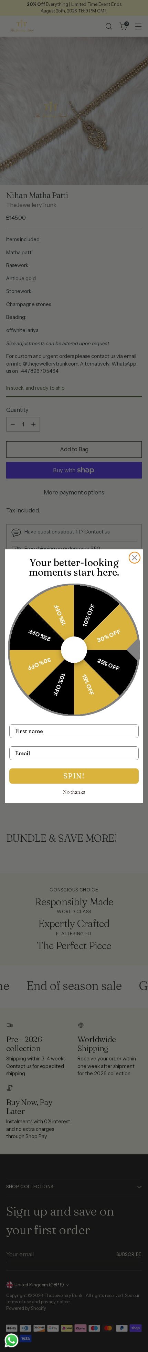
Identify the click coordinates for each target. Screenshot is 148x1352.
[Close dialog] (134, 557)
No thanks (74, 792)
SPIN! (74, 776)
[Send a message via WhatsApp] (11, 1340)
